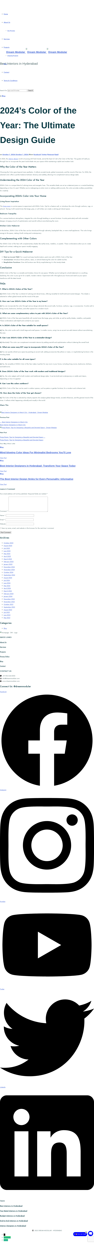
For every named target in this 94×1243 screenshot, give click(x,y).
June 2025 (7, 551)
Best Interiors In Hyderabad (11, 1206)
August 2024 (8, 578)
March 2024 (8, 591)
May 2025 (7, 554)
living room (7, 206)
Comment (4, 511)
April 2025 (7, 556)
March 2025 (8, 559)
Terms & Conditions (10, 80)
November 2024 (9, 570)
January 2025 (8, 564)
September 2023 (9, 607)
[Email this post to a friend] (9, 410)
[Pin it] (6, 410)
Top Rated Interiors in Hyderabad (13, 1211)
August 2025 (8, 546)
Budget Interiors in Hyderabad (12, 1215)
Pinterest (50, 154)
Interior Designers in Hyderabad (13, 1225)
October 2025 (8, 543)
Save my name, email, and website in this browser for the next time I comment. (28, 528)
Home (6, 14)
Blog (5, 64)
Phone (6, 1240)
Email (56, 154)
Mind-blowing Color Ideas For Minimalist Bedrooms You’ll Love (35, 452)
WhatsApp (7, 1237)
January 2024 (8, 596)
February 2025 (8, 562)
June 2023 (7, 615)
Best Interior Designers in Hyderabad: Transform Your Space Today (38, 465)
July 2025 (7, 548)
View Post (3, 458)
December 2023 (9, 599)
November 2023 (9, 602)
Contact (6, 72)
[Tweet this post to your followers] (4, 410)
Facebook (37, 154)
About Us (7, 22)
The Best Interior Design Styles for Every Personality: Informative (36, 479)
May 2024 (7, 586)
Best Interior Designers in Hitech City (14, 422)
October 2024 (8, 572)
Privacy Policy (4, 656)
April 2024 (7, 588)
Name (3, 515)
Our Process (11, 31)
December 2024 (9, 567)
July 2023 (7, 612)
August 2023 (8, 610)
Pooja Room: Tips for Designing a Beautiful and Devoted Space (22, 437)
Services (7, 39)
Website (2, 524)
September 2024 (9, 575)
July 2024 (7, 580)
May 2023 (7, 618)
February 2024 (8, 594)
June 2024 (7, 583)
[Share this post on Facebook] (1, 410)
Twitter (44, 154)
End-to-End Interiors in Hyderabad (14, 1220)
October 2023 (8, 604)
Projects (6, 47)
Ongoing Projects (12, 56)
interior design (13, 159)
